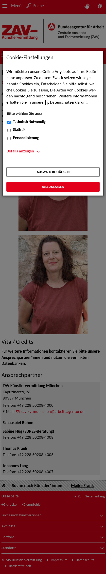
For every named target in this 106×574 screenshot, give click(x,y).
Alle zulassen (53, 187)
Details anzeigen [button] (20, 151)
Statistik (19, 130)
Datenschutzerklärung (69, 103)
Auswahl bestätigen (53, 172)
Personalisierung (26, 138)
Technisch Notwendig (29, 122)
